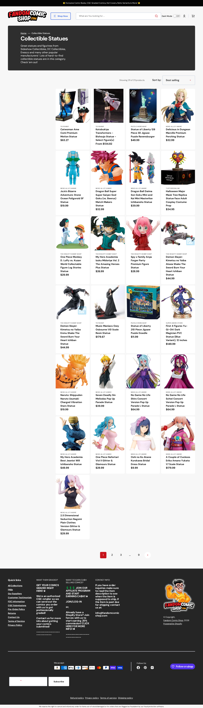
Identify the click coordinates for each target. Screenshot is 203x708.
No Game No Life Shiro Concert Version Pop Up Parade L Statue (140, 400)
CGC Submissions (17, 605)
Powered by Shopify (172, 623)
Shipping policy (125, 698)
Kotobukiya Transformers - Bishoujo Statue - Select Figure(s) (106, 135)
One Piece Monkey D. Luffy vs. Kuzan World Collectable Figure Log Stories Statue (71, 264)
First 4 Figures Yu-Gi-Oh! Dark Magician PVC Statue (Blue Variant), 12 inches (176, 333)
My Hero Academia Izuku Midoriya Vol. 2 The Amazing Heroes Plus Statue (107, 262)
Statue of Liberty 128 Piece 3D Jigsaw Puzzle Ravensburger (143, 133)
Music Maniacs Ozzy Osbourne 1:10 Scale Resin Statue (107, 329)
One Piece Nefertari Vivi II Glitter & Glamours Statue (107, 461)
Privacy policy (92, 698)
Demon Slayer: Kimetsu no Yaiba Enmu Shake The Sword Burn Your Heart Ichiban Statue (70, 334)
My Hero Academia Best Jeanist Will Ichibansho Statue (71, 461)
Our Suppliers (15, 593)
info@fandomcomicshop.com (107, 614)
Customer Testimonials (20, 597)
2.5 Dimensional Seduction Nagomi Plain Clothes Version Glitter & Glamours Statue (71, 522)
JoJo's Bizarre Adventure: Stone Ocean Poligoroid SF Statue (72, 197)
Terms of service (108, 698)
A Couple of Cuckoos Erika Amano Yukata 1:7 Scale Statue (178, 461)
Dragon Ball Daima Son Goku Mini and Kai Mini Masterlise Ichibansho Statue (142, 197)
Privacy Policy (15, 625)
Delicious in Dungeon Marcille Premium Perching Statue (178, 133)
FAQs (10, 589)
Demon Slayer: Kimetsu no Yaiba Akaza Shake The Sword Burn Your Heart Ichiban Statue (176, 265)
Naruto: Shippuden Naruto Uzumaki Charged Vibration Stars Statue (71, 400)
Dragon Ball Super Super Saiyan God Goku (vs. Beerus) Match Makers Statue (106, 198)
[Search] (157, 16)
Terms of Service (16, 621)
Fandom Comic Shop (173, 620)
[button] (184, 16)
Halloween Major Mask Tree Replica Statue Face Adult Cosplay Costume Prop (176, 198)
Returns (12, 613)
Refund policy (77, 698)
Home (23, 33)
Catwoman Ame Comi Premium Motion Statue (69, 133)
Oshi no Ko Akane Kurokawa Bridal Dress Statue (141, 461)
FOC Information (16, 601)
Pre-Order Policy (16, 609)
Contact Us (14, 617)
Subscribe (59, 681)
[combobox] (118, 16)
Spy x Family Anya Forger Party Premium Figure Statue (141, 262)
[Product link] (73, 119)
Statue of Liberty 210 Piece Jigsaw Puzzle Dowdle (141, 329)
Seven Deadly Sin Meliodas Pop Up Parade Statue (106, 398)
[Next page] (147, 555)
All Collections (15, 585)
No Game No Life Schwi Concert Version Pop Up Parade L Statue (175, 400)
